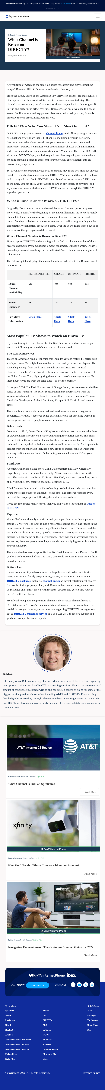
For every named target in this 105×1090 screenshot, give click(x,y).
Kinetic (8, 1025)
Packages (91, 1015)
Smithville (47, 1039)
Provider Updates (21, 35)
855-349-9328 (37, 985)
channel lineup (54, 133)
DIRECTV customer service (30, 613)
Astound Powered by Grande (18, 1039)
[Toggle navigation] (98, 16)
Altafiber (9, 1035)
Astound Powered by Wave (17, 1044)
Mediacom (10, 1020)
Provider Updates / (29, 858)
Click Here (35, 316)
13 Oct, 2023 (40, 858)
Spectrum (9, 1011)
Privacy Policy (91, 1072)
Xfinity (46, 1011)
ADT (45, 1025)
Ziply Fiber (10, 1059)
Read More (90, 791)
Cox (44, 1015)
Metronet (47, 1044)
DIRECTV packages (19, 580)
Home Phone (93, 1025)
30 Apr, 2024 (39, 777)
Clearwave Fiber (50, 1054)
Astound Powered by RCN (17, 1049)
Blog (89, 1030)
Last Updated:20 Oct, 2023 (17, 56)
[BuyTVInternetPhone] (17, 16)
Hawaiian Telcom (50, 1049)
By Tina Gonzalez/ (14, 940)
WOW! (46, 1035)
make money (66, 3)
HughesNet (10, 1030)
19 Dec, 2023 (37, 940)
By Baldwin (12, 35)
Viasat (45, 1059)
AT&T (8, 1015)
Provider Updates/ (29, 777)
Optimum (47, 1030)
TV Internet (92, 1020)
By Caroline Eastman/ (15, 777)
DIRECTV (47, 1020)
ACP (89, 1011)
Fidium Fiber (11, 1054)
